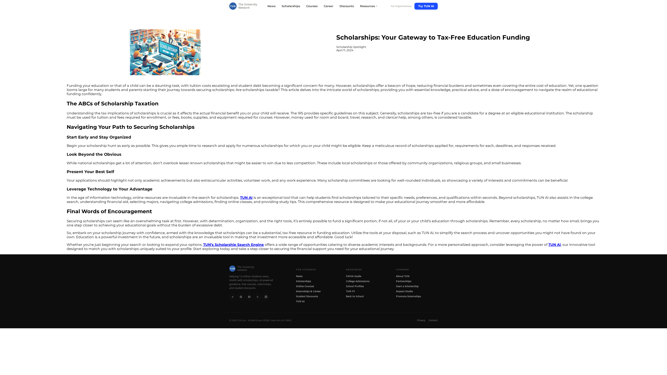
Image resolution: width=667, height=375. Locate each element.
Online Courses (305, 286)
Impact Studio (404, 291)
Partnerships (403, 281)
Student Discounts (307, 296)
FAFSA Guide (353, 276)
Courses (312, 6)
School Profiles (355, 286)
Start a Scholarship (407, 286)
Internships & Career (308, 291)
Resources (368, 6)
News (271, 6)
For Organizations (401, 6)
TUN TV (350, 291)
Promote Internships (408, 296)
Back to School (355, 296)
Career (328, 6)
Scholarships (291, 6)
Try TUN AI (426, 6)
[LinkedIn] (266, 297)
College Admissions (357, 281)
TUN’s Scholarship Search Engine (233, 245)
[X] (257, 297)
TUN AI (246, 197)
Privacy (421, 320)
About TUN (402, 276)
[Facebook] (249, 297)
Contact (433, 320)
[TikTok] (232, 297)
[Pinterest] (241, 297)
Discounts (347, 6)
